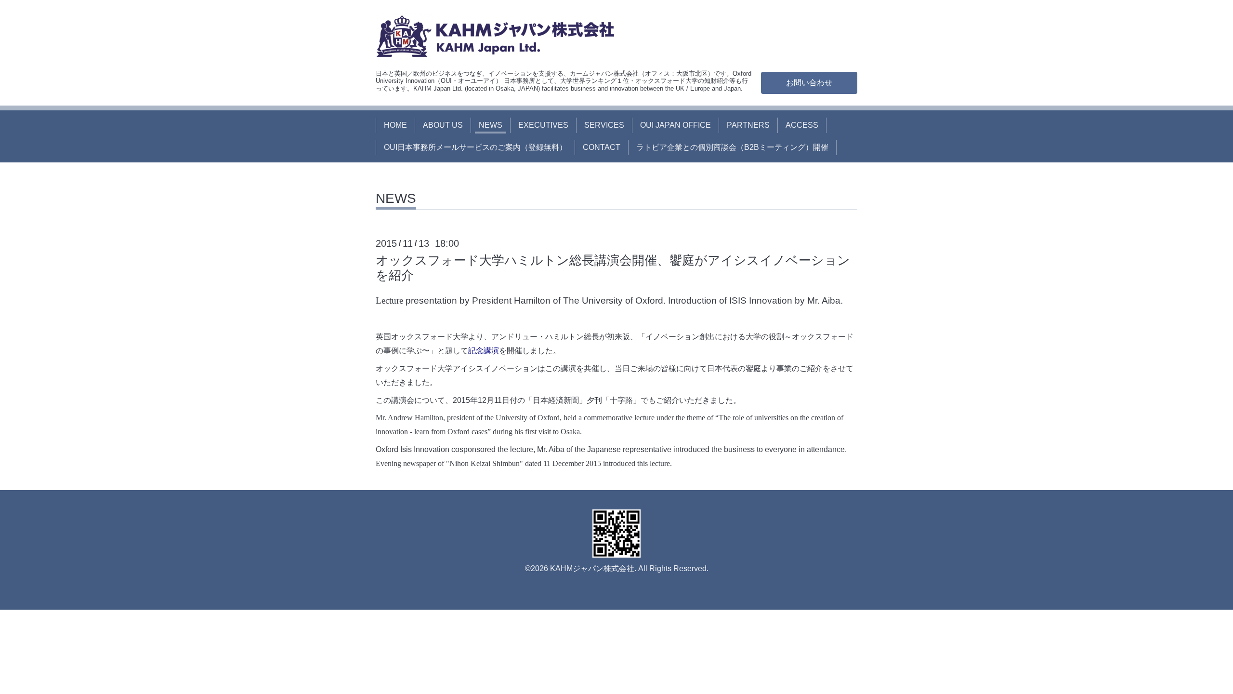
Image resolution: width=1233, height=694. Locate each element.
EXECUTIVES (543, 125)
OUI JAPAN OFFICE (675, 125)
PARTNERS (748, 125)
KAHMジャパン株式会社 (592, 568)
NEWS (490, 125)
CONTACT (601, 147)
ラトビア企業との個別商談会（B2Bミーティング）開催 (732, 147)
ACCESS (802, 125)
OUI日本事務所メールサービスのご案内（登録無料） (475, 147)
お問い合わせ (809, 83)
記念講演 (483, 351)
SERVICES (604, 125)
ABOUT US (443, 125)
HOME (395, 125)
